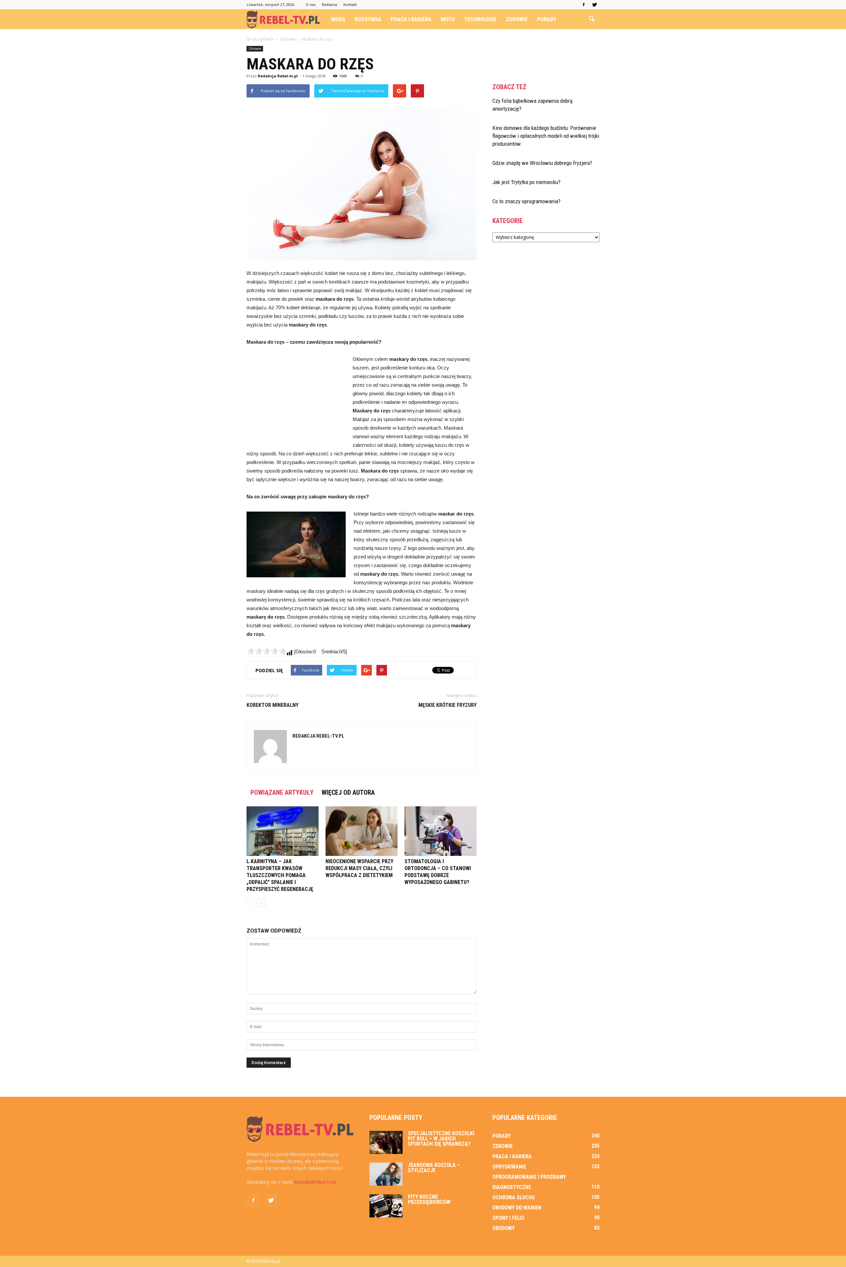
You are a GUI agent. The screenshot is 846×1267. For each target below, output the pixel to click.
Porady (547, 19)
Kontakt (350, 4)
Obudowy (503, 1228)
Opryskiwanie (509, 1167)
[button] (591, 19)
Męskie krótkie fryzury (447, 705)
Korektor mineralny (272, 705)
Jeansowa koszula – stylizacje (434, 1167)
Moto (448, 19)
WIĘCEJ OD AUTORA (348, 792)
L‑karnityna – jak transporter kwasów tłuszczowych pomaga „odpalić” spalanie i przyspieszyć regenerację (280, 875)
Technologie (480, 19)
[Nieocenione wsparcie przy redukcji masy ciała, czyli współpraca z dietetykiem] (362, 831)
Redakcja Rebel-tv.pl (278, 75)
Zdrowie (517, 19)
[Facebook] (584, 5)
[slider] (266, 651)
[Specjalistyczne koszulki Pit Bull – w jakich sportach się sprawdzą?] (386, 1142)
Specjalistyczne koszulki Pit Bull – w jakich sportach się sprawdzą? (441, 1138)
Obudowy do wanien (516, 1208)
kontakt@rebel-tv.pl (315, 1182)
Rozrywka (368, 19)
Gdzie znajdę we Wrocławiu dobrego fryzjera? (542, 163)
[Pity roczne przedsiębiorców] (386, 1205)
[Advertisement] (296, 399)
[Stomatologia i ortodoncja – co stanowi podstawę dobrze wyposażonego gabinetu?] (440, 831)
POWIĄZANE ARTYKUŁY (282, 792)
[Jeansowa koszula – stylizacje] (386, 1174)
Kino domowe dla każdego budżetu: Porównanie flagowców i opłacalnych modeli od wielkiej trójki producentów (545, 136)
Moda (338, 19)
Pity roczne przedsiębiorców (429, 1199)
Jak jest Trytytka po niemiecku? (526, 182)
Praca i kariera (411, 19)
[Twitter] (594, 5)
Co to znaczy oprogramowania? (526, 201)
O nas (311, 4)
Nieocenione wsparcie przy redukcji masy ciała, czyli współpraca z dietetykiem (359, 868)
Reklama (329, 4)
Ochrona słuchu (513, 1197)
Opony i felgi (508, 1218)
